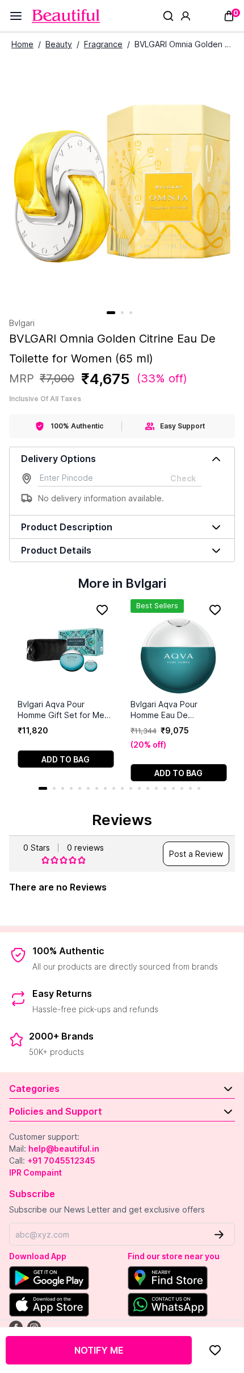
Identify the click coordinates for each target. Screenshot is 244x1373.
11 (130, 788)
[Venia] (66, 16)
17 (181, 788)
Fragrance (103, 44)
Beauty (58, 44)
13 (147, 788)
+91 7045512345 (61, 1160)
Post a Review (196, 854)
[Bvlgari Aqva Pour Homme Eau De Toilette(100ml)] (178, 649)
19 (198, 788)
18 (190, 788)
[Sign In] (185, 16)
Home (22, 44)
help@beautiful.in (63, 1148)
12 (139, 788)
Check (183, 478)
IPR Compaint (35, 1172)
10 (122, 788)
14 (156, 788)
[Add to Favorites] (215, 1350)
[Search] (168, 16)
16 (173, 788)
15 (164, 788)
